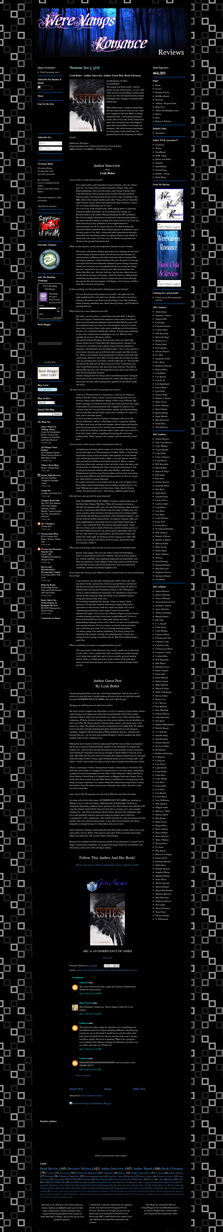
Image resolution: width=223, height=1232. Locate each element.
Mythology (171, 1191)
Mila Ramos (160, 818)
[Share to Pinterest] (117, 965)
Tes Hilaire (160, 579)
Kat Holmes (160, 749)
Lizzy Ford (160, 521)
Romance (72, 1185)
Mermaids (144, 1191)
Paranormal (86, 1179)
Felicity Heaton (162, 351)
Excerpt (49, 1176)
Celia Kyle (160, 322)
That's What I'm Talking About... (48, 428)
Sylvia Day (160, 904)
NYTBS (72, 1179)
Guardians (70, 1191)
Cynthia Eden (161, 329)
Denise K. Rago (162, 337)
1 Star (145, 1185)
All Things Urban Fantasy (49, 448)
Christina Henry (162, 634)
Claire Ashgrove (162, 456)
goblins (120, 1185)
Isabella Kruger (162, 728)
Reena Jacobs (161, 857)
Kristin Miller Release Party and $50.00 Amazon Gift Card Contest (51, 590)
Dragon (80, 1182)
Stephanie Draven (163, 572)
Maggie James (161, 807)
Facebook (89, 864)
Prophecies (76, 1194)
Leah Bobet (160, 373)
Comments (46, 148)
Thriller (123, 1194)
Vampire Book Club (50, 500)
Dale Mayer (160, 663)
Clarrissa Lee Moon (164, 648)
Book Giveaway (130, 970)
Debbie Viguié (161, 681)
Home (108, 1089)
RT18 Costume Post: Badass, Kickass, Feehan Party (50, 539)
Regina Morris (161, 412)
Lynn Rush (160, 391)
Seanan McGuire (162, 564)
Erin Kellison (161, 706)
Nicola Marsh (161, 409)
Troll (130, 1194)
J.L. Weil (159, 354)
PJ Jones (159, 557)
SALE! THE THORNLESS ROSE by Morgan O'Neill (51, 557)
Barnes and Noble (163, 159)
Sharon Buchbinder (164, 890)
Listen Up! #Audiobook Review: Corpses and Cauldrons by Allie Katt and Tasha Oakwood (50, 436)
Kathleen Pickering (163, 753)
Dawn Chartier (161, 670)
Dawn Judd (160, 674)
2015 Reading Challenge (50, 287)
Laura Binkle (161, 771)
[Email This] (105, 965)
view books (57, 317)
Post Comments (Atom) (92, 1095)
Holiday (114, 1191)
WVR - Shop (161, 155)
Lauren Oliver (161, 500)
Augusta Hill (161, 318)
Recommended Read (94, 1176)
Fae (44, 1182)
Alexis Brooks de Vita (165, 601)
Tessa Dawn (160, 911)
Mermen (153, 1191)
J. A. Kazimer (161, 731)
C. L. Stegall (160, 623)
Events (158, 88)
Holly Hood (160, 492)
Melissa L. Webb (162, 811)
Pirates (61, 1194)
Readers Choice (162, 92)
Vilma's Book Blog (50, 465)
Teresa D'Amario (162, 908)
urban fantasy (176, 1172)
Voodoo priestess (158, 1194)
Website (79, 864)
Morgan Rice (161, 825)
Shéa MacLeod (162, 419)
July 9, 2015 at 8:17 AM (90, 1069)
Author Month (115, 970)
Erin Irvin (159, 478)
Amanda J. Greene (163, 315)
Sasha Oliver (161, 879)
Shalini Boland (162, 886)
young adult (59, 1179)
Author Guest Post (85, 970)
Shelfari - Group (162, 173)
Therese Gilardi (162, 915)
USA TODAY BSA (58, 1182)
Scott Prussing (161, 561)
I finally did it (46, 526)
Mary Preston (85, 1002)
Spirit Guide (101, 1194)
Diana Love (160, 699)
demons (130, 1176)
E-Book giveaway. (165, 1176)
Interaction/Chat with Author (106, 1182)
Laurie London (162, 503)
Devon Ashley (161, 695)
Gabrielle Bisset (162, 485)
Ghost (89, 1182)
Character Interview (69, 1176)
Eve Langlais (161, 347)
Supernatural (113, 1194)
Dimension (160, 1182)
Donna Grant (161, 344)
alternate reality (107, 1185)
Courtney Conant (163, 652)
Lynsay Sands (161, 394)
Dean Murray (161, 467)
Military (162, 1191)
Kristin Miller (161, 369)
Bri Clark (159, 620)
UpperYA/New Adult (142, 1194)
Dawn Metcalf (161, 677)
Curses (164, 1185)
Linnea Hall (160, 785)
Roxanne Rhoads (163, 861)
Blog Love (160, 106)
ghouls (177, 1188)
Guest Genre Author (84, 1191)
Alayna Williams (162, 594)
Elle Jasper (160, 474)
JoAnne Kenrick (162, 742)
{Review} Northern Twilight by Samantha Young (49, 480)
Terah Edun (160, 423)
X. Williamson (161, 919)
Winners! (159, 99)
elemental (58, 1197)
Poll (67, 1194)
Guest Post (124, 1182)
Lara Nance (160, 764)
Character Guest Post (122, 1179)
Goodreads (108, 864)
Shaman (117, 1188)
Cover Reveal (147, 1182)
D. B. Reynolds (162, 659)
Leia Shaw (160, 510)
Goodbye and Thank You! (51, 493)
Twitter (99, 864)
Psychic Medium (88, 1194)
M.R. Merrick (161, 532)
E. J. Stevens (160, 702)
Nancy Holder (161, 832)
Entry (104, 957)
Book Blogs (160, 177)
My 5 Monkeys (48, 523)
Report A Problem (163, 121)
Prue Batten (160, 850)
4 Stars (159, 1172)
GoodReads (160, 152)
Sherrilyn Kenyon (163, 893)
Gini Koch (160, 489)
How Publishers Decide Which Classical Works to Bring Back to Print (51, 455)
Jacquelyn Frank (162, 358)
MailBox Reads (162, 96)
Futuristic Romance (47, 1188)
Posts (44, 143)
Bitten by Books (48, 584)
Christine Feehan (162, 326)
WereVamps (53, 293)
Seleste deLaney (162, 882)
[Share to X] (111, 965)
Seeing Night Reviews (51, 475)
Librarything (161, 169)
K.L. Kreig (160, 362)
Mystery (135, 1182)
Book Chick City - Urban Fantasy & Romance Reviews (49, 602)
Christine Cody (162, 641)
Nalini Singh (161, 550)
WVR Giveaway (139, 1188)
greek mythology (132, 1185)
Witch (150, 1179)
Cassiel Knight (161, 449)
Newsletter (160, 132)
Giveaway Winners (57, 1191)
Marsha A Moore (162, 536)
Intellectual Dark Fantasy (129, 1191)
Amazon (119, 864)
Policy (158, 114)
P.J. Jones (159, 847)
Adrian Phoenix (162, 438)
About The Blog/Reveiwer (167, 110)
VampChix (46, 490)
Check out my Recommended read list (168, 298)
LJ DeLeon (160, 756)
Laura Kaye (160, 774)
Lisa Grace (160, 789)
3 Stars (161, 1179)
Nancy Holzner (162, 836)
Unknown (83, 982)
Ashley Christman (163, 612)
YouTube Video (116, 1176)
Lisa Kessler (160, 376)
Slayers (126, 1188)
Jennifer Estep (161, 496)
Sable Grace (160, 865)
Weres (122, 1172)
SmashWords (161, 166)
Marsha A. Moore (163, 398)
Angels (171, 1179)
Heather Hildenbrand (164, 724)
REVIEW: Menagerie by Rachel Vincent (51, 609)
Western (43, 1197)
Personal (53, 1194)
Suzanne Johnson (163, 575)
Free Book (171, 1182)
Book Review (49, 1168)
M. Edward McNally (164, 528)
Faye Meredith (161, 710)
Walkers (152, 1188)
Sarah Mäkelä (161, 416)
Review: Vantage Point (50, 467)
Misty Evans (161, 401)
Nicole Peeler (161, 843)
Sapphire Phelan (162, 872)
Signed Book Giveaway (88, 1185)
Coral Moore (161, 460)
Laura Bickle (161, 767)
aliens (50, 1197)
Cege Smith (160, 453)
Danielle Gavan (162, 666)
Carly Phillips (161, 445)
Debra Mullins (161, 684)
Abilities (155, 1185)
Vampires (108, 1172)
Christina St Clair (163, 637)
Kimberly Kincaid (163, 365)
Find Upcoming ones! (49, 72)
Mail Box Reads (65, 1188)
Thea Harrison (161, 427)
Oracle (97, 1188)
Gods (71, 1182)
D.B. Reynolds (161, 333)
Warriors (178, 1194)
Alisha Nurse (161, 311)
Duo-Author (175, 1185)
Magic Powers (145, 1176)
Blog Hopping (102, 1179)
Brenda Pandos (162, 616)
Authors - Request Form (165, 103)
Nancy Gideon (161, 828)
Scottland (106, 1188)
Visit (50, 362)
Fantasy (139, 1179)
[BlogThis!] (108, 965)
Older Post (139, 1089)
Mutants (78, 1188)
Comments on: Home (50, 618)
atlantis (161, 1188)
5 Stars (50, 1172)
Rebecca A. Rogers (163, 854)
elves (169, 1188)
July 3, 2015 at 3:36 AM (90, 1013)
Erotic (180, 1179)
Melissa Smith (161, 543)
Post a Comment (83, 1075)
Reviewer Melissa (79, 1168)
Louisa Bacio (161, 387)
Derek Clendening (163, 691)
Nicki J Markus (162, 405)
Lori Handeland (162, 383)
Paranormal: (49, 533)
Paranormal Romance (87, 1172)
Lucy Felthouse (162, 800)
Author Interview (101, 970)
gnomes (67, 1197)
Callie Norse (160, 627)
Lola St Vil (160, 380)
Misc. (157, 117)
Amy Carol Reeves (163, 442)
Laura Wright (161, 778)
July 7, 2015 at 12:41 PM (90, 1049)
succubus (43, 1191)
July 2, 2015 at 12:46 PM (90, 993)
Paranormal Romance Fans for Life (51, 550)
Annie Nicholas (162, 609)
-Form (109, 957)
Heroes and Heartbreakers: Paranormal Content (50, 569)
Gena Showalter (162, 717)
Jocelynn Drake (162, 746)
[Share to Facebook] (114, 965)
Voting (169, 1194)
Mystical (88, 1188)
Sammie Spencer (162, 868)
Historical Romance (102, 1191)
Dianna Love (161, 340)
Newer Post (76, 1089)
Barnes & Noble (132, 864)
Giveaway (65, 1172)
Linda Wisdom (161, 518)
